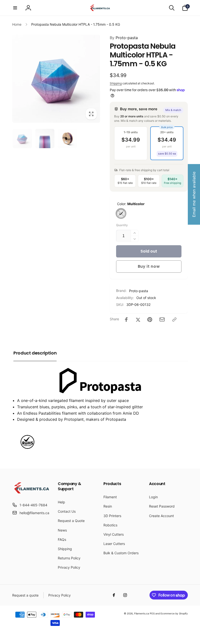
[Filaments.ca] (31, 492)
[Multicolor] (121, 213)
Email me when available (193, 194)
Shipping (116, 83)
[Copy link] (174, 319)
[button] (15, 7)
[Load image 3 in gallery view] (67, 138)
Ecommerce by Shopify (174, 613)
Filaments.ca (141, 613)
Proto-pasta (124, 37)
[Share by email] (162, 319)
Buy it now (149, 266)
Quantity (122, 225)
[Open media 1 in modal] (56, 79)
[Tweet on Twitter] (138, 319)
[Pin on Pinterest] (149, 319)
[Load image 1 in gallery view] (22, 138)
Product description (35, 353)
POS (152, 613)
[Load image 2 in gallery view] (45, 138)
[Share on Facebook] (126, 319)
